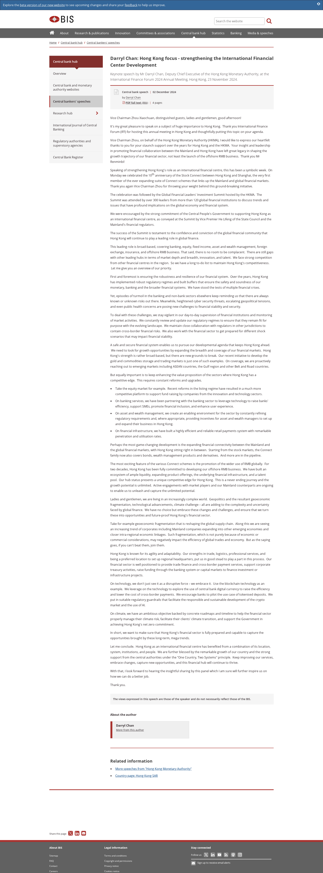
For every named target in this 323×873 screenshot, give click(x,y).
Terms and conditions (115, 855)
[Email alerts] (194, 863)
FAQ (51, 861)
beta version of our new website (42, 5)
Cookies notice (111, 871)
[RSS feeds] (226, 855)
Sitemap (53, 855)
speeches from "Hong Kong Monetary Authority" (153, 769)
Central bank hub (72, 42)
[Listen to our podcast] (233, 855)
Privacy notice (111, 866)
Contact (53, 866)
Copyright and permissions (118, 861)
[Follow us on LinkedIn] (213, 855)
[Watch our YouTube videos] (220, 855)
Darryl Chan (133, 97)
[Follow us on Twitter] (206, 855)
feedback (131, 5)
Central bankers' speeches (103, 42)
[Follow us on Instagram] (240, 855)
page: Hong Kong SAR (136, 776)
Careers (53, 871)
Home (53, 42)
